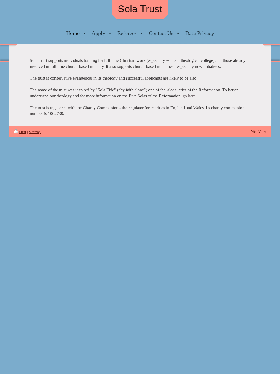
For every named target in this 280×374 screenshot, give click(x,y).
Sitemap (35, 132)
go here (189, 96)
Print (22, 132)
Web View (258, 132)
